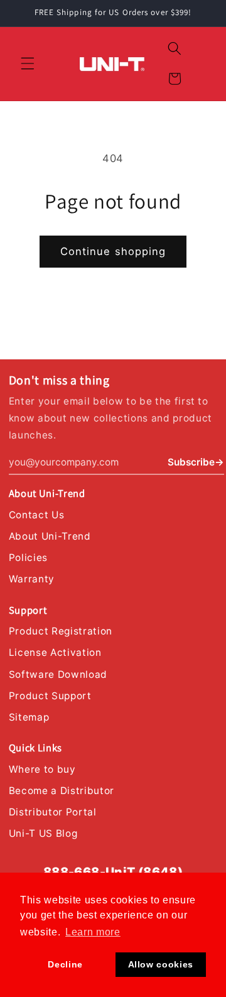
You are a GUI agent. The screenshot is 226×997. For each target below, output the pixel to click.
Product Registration (60, 631)
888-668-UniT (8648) (113, 872)
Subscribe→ (196, 462)
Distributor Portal (53, 812)
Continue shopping (113, 251)
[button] (28, 63)
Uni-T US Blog (43, 833)
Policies (28, 558)
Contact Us (37, 515)
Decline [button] (65, 964)
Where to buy (42, 769)
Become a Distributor (61, 791)
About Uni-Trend (50, 536)
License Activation (55, 652)
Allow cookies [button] (161, 964)
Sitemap (29, 717)
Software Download (58, 674)
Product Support (50, 696)
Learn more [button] (93, 932)
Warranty (32, 579)
